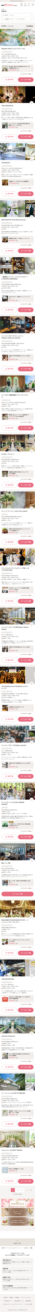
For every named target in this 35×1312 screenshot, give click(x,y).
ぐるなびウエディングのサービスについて (13, 1304)
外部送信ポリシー (8, 1301)
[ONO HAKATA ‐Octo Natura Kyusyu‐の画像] (17, 208)
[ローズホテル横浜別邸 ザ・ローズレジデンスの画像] (17, 383)
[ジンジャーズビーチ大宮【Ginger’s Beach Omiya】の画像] (17, 616)
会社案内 (5, 1297)
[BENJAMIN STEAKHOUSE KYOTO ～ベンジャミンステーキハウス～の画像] (17, 908)
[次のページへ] (27, 1190)
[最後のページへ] (31, 1190)
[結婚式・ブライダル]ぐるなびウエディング (11, 1248)
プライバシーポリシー (26, 1297)
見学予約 (10, 79)
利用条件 (17, 1297)
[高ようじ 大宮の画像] (17, 851)
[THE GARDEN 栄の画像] (17, 94)
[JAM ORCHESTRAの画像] (17, 967)
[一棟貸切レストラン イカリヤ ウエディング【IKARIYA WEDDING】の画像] (17, 265)
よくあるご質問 (28, 1304)
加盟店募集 (28, 1301)
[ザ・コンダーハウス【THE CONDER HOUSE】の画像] (17, 791)
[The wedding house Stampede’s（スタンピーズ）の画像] (17, 675)
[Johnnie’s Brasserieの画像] (17, 1024)
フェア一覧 (27, 79)
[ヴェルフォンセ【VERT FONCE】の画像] (17, 1139)
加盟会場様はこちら (19, 1301)
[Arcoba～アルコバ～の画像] (17, 442)
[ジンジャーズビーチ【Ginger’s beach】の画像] (17, 734)
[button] (17, 1262)
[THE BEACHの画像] (17, 151)
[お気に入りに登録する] (32, 46)
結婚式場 (26, 1248)
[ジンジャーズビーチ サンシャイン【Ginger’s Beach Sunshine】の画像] (17, 324)
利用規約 (11, 1297)
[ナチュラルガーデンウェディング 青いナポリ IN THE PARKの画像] (17, 557)
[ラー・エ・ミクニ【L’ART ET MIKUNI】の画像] (17, 1082)
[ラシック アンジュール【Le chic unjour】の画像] (17, 499)
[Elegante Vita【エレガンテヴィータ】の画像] (17, 37)
